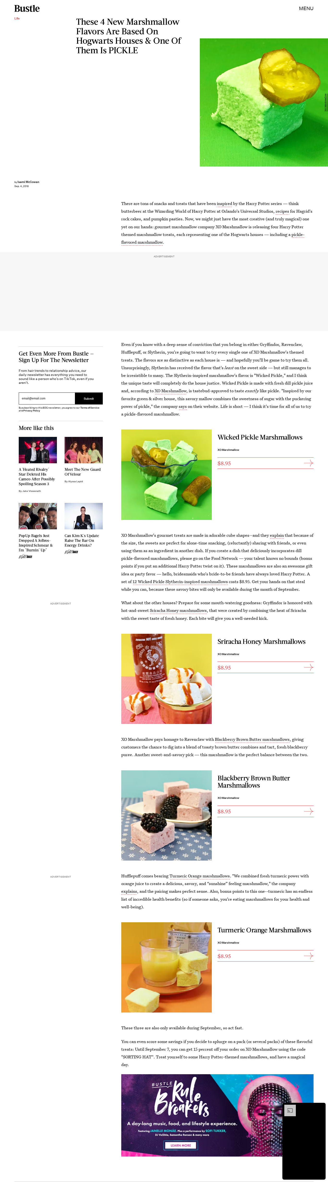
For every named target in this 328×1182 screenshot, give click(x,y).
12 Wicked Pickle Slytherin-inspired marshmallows (180, 581)
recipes (282, 211)
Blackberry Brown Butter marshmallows (252, 739)
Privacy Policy (31, 410)
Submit (89, 399)
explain (277, 535)
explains (129, 891)
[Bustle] (27, 8)
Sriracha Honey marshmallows (178, 610)
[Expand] (288, 1107)
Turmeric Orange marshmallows (200, 876)
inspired (224, 203)
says (183, 406)
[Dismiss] (320, 1107)
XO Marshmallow (325, 102)
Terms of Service (89, 407)
